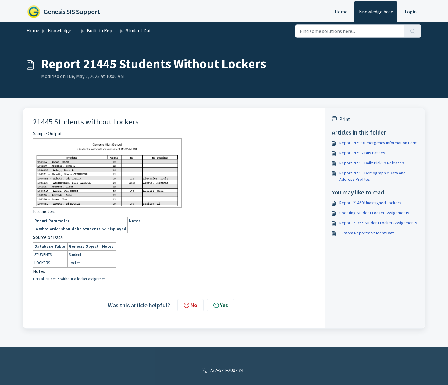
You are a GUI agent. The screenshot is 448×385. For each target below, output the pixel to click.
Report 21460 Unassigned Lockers (370, 202)
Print (344, 119)
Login (411, 12)
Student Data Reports (149, 30)
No (193, 305)
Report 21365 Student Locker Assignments (378, 223)
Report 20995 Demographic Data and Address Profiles (372, 176)
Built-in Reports (104, 30)
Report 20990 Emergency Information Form (378, 142)
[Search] (412, 31)
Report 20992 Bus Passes (362, 153)
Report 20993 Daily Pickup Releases (371, 163)
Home (341, 12)
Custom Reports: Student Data (367, 233)
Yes (224, 305)
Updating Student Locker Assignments (374, 212)
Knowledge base (376, 12)
